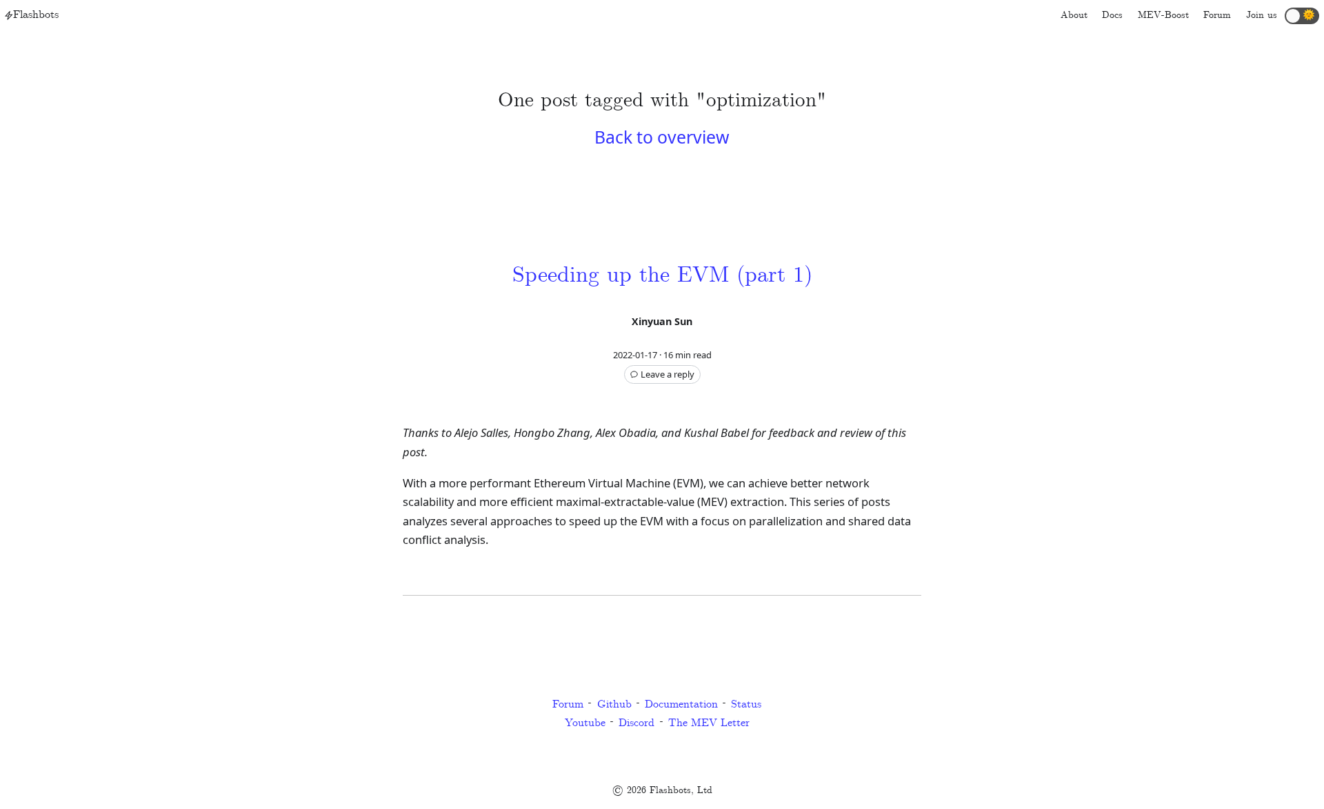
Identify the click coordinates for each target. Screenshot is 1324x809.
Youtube (585, 723)
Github (614, 704)
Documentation (681, 704)
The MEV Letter (709, 723)
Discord (636, 723)
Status (746, 704)
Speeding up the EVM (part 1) (662, 275)
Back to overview (662, 136)
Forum (567, 704)
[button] (1302, 16)
